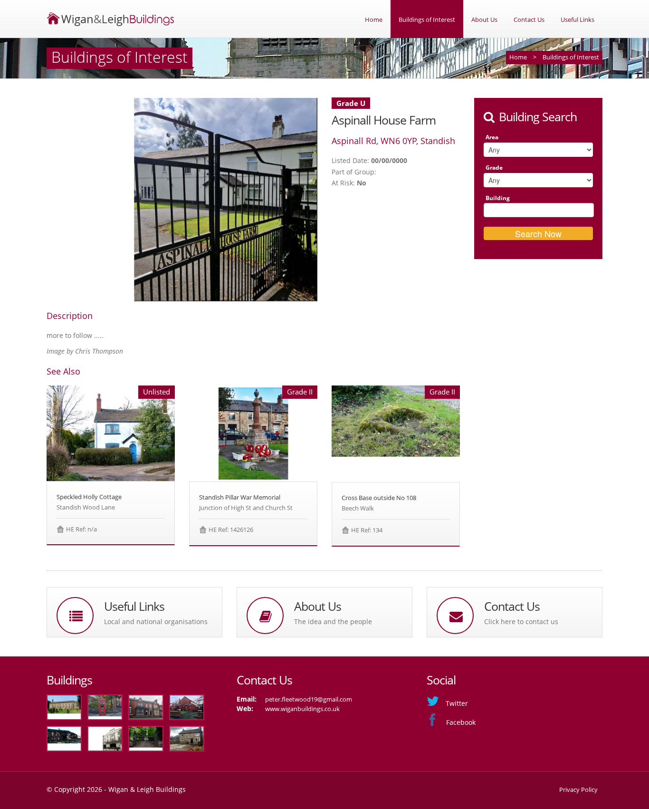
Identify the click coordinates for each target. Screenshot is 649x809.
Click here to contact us (521, 621)
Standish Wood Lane (86, 507)
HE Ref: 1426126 (231, 529)
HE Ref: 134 (366, 530)
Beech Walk (358, 508)
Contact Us (529, 19)
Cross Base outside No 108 (379, 497)
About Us (484, 19)
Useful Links (577, 19)
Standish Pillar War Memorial (239, 497)
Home (373, 19)
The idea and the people (333, 621)
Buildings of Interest (427, 19)
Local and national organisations (156, 621)
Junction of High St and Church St (246, 507)
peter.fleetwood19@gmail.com (308, 699)
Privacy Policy (578, 789)
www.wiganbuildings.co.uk (302, 708)
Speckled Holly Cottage (89, 496)
